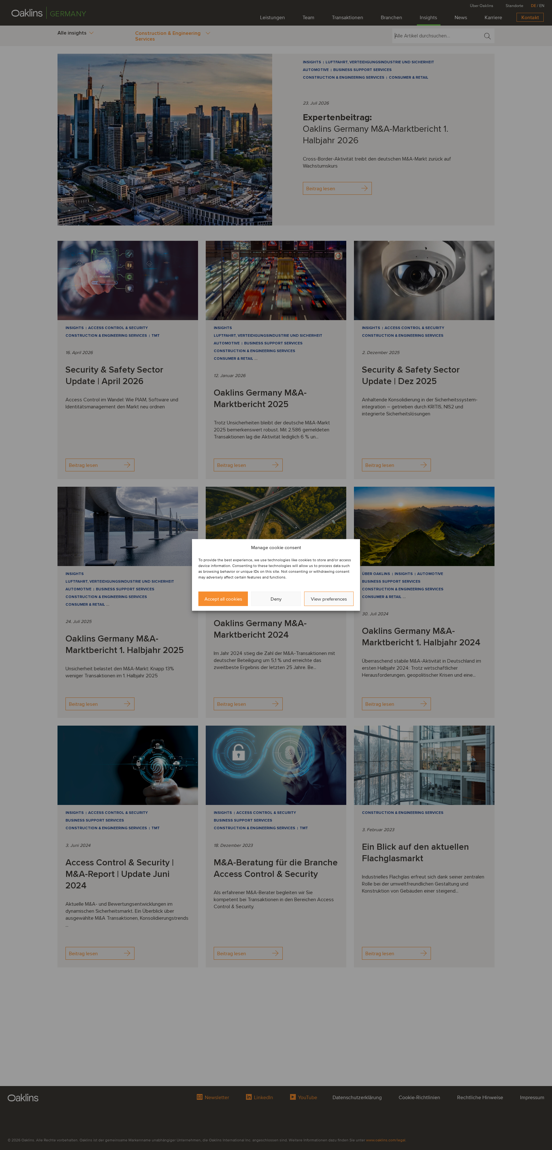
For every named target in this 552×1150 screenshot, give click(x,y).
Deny (276, 599)
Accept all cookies (223, 599)
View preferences (329, 599)
